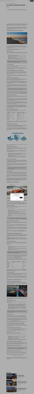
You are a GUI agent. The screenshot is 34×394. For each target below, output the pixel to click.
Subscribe (21, 197)
